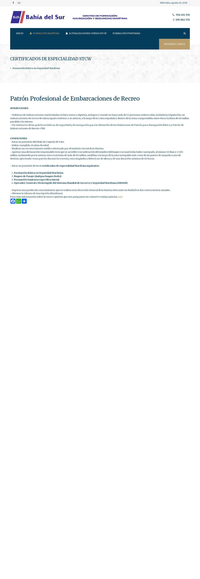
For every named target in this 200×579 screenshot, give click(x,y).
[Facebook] (13, 3)
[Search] (184, 33)
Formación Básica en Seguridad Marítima (36, 68)
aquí (120, 196)
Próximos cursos (174, 44)
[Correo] (19, 3)
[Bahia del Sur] (100, 17)
